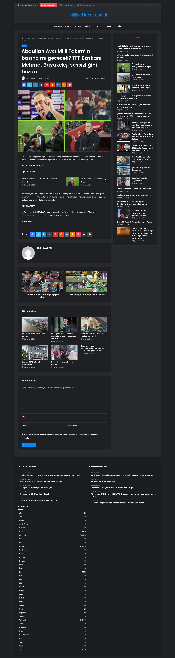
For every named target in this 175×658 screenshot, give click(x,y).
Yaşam (108, 26)
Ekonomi (77, 26)
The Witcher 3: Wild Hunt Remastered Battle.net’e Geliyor (142, 136)
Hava (21, 554)
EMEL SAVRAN (31, 78)
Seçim (21, 609)
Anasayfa (58, 26)
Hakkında (22, 550)
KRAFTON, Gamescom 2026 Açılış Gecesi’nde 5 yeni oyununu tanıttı (142, 148)
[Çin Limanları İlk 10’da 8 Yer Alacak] (35, 324)
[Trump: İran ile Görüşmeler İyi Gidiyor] (72, 181)
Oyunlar (22, 587)
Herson (22, 561)
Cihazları (22, 528)
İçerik (21, 565)
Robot (21, 598)
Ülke (21, 631)
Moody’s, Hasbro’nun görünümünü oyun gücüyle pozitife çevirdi (134, 97)
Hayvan (22, 557)
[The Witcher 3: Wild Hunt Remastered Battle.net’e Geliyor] (123, 137)
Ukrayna (22, 627)
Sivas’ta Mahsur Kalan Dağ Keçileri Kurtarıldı (92, 335)
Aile (20, 517)
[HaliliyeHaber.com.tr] (87, 15)
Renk (21, 594)
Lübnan (22, 583)
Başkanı (22, 520)
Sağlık (87, 26)
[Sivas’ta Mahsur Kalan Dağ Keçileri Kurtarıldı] (94, 324)
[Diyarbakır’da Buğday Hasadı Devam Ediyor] (123, 88)
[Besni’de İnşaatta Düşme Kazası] (64, 352)
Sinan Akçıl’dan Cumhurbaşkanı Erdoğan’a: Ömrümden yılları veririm (93, 348)
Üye (20, 638)
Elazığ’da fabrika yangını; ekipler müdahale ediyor (139, 213)
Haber (68, 26)
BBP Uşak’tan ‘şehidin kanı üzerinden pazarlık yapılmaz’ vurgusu (63, 336)
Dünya (21, 531)
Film (20, 542)
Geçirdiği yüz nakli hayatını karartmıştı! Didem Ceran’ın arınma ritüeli (134, 47)
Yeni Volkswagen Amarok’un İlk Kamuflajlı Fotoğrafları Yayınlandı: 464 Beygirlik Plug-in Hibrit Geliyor (142, 233)
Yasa (21, 646)
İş (20, 572)
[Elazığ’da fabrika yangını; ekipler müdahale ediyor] (123, 213)
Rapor (21, 590)
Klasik (21, 579)
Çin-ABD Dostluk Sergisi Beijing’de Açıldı (134, 222)
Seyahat (22, 613)
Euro (21, 539)
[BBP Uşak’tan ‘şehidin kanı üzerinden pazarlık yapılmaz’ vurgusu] (64, 324)
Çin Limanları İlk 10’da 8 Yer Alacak (33, 335)
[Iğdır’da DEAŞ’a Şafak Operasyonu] (35, 352)
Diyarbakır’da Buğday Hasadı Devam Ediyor (141, 86)
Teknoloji (98, 26)
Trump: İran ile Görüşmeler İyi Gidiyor (71, 5)
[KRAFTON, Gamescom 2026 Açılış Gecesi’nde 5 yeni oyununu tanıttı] (123, 148)
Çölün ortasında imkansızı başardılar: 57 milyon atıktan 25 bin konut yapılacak (134, 115)
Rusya (21, 602)
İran (20, 568)
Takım (21, 616)
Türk (21, 624)
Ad (23, 417)
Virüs (21, 642)
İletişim (118, 26)
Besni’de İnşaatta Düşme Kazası (62, 363)
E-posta (25, 425)
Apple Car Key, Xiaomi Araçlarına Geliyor (134, 195)
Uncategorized (24, 635)
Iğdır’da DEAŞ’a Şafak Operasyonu (31, 363)
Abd (20, 513)
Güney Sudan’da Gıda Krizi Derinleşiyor (134, 189)
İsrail (21, 576)
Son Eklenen (135, 37)
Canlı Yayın (23, 524)
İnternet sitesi (71, 425)
